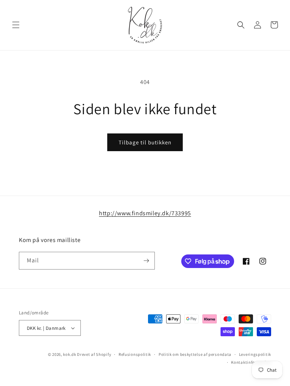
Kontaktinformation (251, 362)
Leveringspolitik (255, 354)
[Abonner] (146, 261)
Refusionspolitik (135, 354)
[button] (16, 25)
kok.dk (69, 354)
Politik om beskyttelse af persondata (195, 354)
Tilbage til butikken (145, 142)
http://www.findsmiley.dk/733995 (145, 213)
